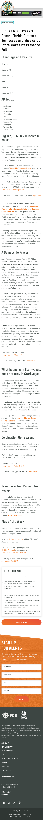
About (5, 743)
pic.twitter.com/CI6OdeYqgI (13, 355)
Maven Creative (24, 811)
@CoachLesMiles (16, 539)
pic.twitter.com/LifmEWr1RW (14, 553)
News (5, 763)
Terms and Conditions (26, 817)
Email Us (5, 794)
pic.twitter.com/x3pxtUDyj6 (13, 466)
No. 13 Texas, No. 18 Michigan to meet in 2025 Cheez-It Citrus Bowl (22, 596)
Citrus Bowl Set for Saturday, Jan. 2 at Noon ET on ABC (21, 577)
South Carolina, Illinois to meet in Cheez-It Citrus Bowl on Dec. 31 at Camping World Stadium (22, 612)
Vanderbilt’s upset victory (20, 168)
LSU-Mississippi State (18, 209)
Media (5, 755)
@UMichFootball (8, 550)
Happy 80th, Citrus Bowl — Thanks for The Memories (19, 587)
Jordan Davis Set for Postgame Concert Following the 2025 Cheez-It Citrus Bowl (22, 601)
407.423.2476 (7, 792)
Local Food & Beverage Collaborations (18, 592)
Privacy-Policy (14, 817)
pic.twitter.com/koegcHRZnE (13, 190)
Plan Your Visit (11, 759)
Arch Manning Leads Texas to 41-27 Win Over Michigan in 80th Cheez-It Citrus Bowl (19, 582)
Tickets (6, 770)
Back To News (21, 622)
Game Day (7, 747)
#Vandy (4, 182)
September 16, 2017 (10, 561)
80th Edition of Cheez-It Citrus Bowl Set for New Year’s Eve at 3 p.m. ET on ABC (21, 607)
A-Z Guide (7, 751)
